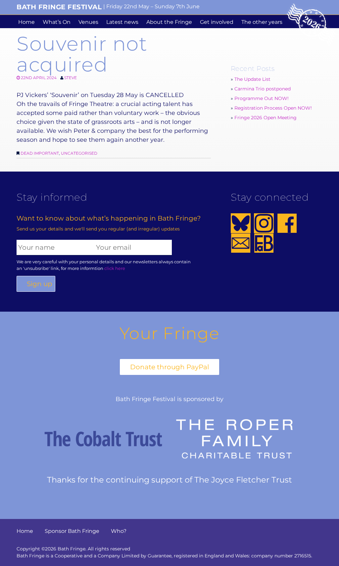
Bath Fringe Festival (59, 7)
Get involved (216, 22)
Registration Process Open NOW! (273, 108)
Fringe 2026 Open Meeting (265, 118)
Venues (88, 22)
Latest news (122, 22)
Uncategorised (79, 153)
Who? (118, 531)
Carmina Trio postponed (262, 89)
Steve (70, 77)
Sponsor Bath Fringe (72, 531)
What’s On (57, 22)
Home (26, 22)
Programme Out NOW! (261, 98)
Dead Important (40, 153)
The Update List (252, 79)
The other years (261, 22)
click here (114, 268)
